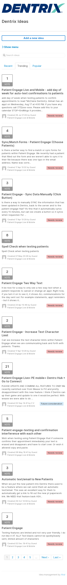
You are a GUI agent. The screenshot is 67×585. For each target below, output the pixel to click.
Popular (36, 66)
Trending (22, 66)
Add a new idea (34, 38)
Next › (45, 557)
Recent (8, 66)
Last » (57, 557)
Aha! (63, 574)
